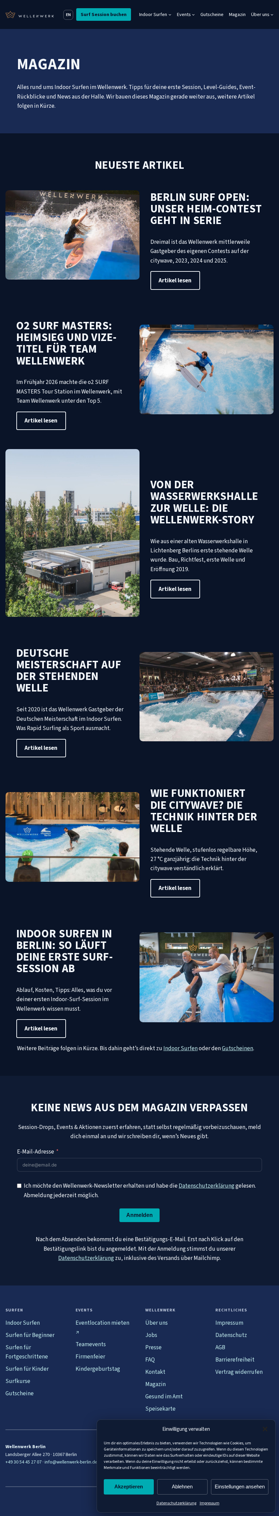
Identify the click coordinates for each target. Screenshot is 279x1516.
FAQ (150, 1360)
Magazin (155, 1384)
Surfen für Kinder (27, 1369)
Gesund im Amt (164, 1396)
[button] (265, 1429)
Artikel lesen (175, 280)
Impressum (209, 1503)
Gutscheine (19, 1393)
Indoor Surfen (180, 1048)
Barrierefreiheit (235, 1360)
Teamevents (91, 1344)
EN (68, 14)
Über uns (156, 1323)
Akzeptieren (128, 1486)
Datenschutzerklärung (176, 1503)
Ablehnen (182, 1486)
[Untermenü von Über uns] (272, 14)
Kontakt (155, 1372)
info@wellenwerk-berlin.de (71, 1462)
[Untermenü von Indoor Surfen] (169, 14)
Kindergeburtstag (98, 1369)
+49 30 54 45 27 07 (23, 1462)
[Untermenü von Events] (193, 14)
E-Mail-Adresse (35, 1152)
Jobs (151, 1335)
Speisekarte (160, 1409)
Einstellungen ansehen (240, 1486)
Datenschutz (231, 1335)
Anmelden (139, 1215)
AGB (220, 1347)
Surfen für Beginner (29, 1335)
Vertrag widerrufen (239, 1372)
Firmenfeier (90, 1357)
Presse (153, 1347)
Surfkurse (17, 1381)
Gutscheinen (237, 1048)
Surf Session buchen (104, 14)
